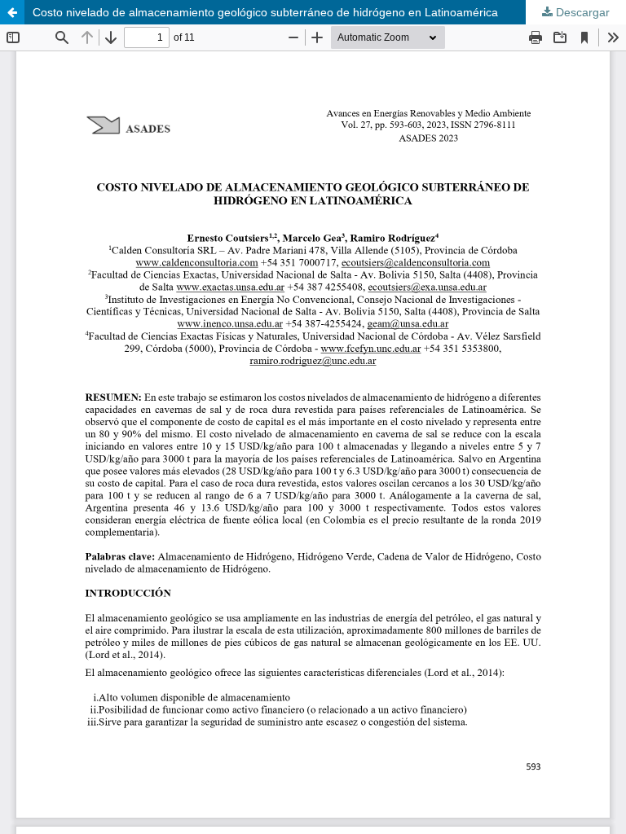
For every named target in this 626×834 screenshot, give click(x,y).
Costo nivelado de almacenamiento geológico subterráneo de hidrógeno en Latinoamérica (265, 12)
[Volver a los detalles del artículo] (12, 12)
